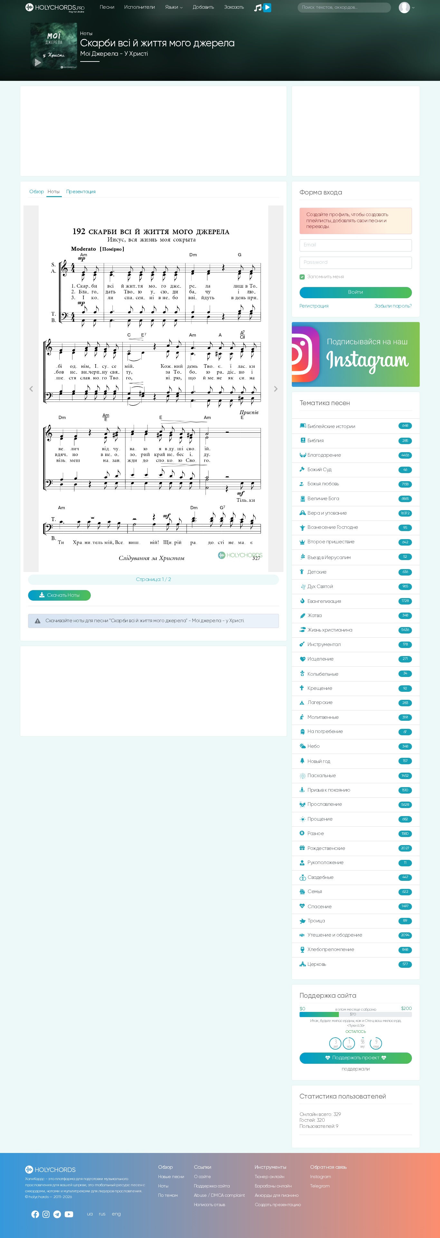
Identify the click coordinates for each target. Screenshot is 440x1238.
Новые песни (171, 1177)
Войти (355, 292)
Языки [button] (172, 7)
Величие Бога (358, 498)
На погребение (357, 731)
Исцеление (358, 659)
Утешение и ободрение (358, 935)
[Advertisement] (153, 131)
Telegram (320, 1186)
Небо (358, 746)
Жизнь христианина (358, 629)
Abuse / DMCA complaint (219, 1195)
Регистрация (314, 306)
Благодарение (358, 455)
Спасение (358, 906)
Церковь (358, 964)
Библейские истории (358, 426)
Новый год (357, 761)
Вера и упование (358, 513)
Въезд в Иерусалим (357, 557)
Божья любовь (358, 483)
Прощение (358, 819)
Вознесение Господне (357, 527)
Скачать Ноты (63, 595)
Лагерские (358, 702)
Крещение (357, 688)
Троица (357, 921)
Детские (358, 571)
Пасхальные (358, 775)
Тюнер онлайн (269, 1177)
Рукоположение (357, 862)
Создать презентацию (278, 1205)
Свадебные (358, 877)
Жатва (358, 615)
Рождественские (358, 848)
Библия (358, 440)
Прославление (358, 804)
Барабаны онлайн (273, 1186)
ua (90, 1214)
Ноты (163, 1186)
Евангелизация (358, 601)
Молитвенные (358, 717)
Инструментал (357, 644)
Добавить (203, 7)
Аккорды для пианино (277, 1195)
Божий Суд (357, 469)
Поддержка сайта (212, 1186)
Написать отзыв (209, 1205)
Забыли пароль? (393, 306)
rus (102, 1214)
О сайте (202, 1177)
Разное (358, 833)
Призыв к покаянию (358, 790)
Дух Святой (358, 586)
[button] (31, 388)
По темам (167, 1195)
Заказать (234, 7)
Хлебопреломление (358, 949)
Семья (358, 891)
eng (116, 1214)
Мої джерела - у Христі (114, 54)
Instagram (320, 1177)
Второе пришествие (358, 541)
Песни (107, 7)
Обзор (37, 191)
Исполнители (139, 7)
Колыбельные (357, 673)
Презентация (81, 191)
